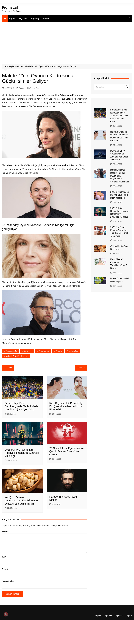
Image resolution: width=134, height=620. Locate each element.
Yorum (5, 531)
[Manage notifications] (6, 614)
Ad (4, 557)
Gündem (20, 66)
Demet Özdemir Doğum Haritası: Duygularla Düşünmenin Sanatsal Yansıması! (119, 176)
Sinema (39, 88)
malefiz (59, 351)
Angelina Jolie (11, 351)
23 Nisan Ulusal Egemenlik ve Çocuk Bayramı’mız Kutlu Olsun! (66, 451)
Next (80, 367)
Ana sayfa (9, 66)
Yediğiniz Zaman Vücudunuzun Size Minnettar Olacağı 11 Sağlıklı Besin (21, 500)
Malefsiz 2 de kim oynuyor (17, 356)
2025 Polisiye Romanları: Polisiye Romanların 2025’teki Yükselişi (22, 452)
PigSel (46, 18)
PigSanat (23, 18)
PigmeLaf (10, 7)
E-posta (6, 569)
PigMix (12, 18)
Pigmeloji (35, 18)
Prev (10, 367)
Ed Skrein (28, 351)
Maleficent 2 (44, 351)
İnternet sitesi (8, 581)
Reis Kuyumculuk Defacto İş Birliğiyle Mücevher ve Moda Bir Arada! (65, 406)
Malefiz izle (73, 351)
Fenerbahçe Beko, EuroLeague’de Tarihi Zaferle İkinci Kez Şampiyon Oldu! (21, 406)
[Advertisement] (67, 41)
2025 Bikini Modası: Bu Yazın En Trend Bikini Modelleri (119, 195)
